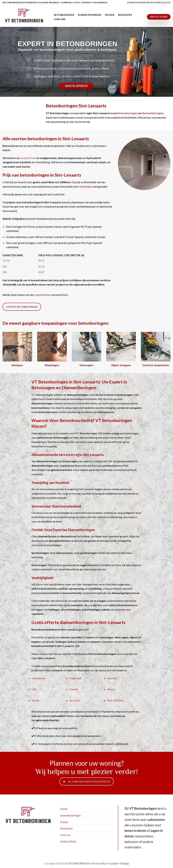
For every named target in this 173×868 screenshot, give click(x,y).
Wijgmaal (74, 678)
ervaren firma (28, 157)
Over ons (60, 19)
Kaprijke (112, 678)
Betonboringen (64, 15)
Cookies (113, 863)
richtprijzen (85, 186)
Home (63, 808)
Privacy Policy (99, 863)
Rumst (111, 689)
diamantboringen (152, 113)
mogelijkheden (42, 294)
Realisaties (125, 15)
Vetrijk (35, 700)
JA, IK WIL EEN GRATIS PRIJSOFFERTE (89, 781)
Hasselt (73, 689)
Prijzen (109, 15)
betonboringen (128, 113)
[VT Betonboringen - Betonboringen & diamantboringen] (25, 16)
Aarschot (74, 700)
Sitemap (124, 863)
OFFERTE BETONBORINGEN (22, 306)
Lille (33, 689)
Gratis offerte (68, 841)
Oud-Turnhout (115, 700)
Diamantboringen (89, 15)
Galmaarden (38, 678)
